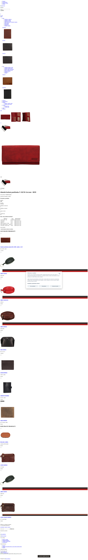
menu (1, 16)
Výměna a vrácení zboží (6, 541)
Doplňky (3, 102)
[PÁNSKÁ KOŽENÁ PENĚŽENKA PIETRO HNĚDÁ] (7, 85)
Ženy (3, 66)
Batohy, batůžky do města (8, 70)
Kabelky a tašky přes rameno (9, 69)
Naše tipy (4, 53)
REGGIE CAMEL (4, 442)
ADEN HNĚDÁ (3, 420)
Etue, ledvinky (6, 23)
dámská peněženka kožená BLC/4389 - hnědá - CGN (11, 246)
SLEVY (6, 527)
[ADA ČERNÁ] (7, 347)
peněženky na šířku (7, 20)
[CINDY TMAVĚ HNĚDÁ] (7, 512)
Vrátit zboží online (44, 556)
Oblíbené (3, 108)
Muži (3, 18)
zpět (1, 110)
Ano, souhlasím (32, 286)
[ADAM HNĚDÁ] (7, 370)
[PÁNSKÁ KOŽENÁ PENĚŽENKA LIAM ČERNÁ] (7, 51)
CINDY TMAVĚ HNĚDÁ (5, 517)
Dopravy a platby (5, 3)
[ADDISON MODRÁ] (7, 393)
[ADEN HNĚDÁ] (7, 418)
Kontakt (3, 547)
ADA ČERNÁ (3, 349)
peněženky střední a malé (8, 68)
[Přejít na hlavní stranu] (2, 5)
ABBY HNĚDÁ (3, 326)
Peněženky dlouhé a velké (8, 67)
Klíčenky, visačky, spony (8, 103)
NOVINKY (2, 527)
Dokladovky (6, 24)
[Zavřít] (59, 273)
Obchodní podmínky (5, 540)
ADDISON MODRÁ (4, 395)
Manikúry (4, 100)
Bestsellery (4, 27)
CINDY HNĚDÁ (3, 465)
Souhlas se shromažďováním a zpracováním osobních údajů (12, 546)
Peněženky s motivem (8, 19)
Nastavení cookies (55, 286)
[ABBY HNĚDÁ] (7, 321)
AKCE (9, 527)
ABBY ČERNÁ (3, 273)
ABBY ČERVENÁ (4, 300)
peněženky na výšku (7, 21)
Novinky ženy (6, 106)
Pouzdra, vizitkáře (7, 25)
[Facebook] (3, 534)
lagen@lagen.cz (5, 552)
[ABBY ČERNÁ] (7, 267)
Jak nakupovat (4, 2)
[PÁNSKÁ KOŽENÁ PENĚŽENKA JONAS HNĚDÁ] (7, 38)
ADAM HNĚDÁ (3, 372)
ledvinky (5, 72)
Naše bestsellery (5, 101)
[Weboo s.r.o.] (7, 558)
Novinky (3, 40)
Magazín (3, 1)
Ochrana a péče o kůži (8, 104)
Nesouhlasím (44, 286)
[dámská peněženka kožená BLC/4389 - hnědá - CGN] (5, 244)
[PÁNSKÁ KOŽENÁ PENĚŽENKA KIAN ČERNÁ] (7, 98)
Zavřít (3, 188)
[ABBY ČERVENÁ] (7, 294)
